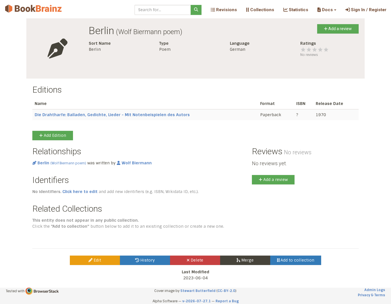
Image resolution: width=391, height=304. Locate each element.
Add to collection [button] (296, 260)
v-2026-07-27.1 (196, 301)
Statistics (298, 9)
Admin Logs (374, 290)
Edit (96, 260)
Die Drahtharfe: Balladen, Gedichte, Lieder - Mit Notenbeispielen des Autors (112, 114)
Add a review (339, 28)
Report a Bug (227, 301)
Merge (247, 260)
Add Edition (54, 135)
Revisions (226, 9)
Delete (196, 260)
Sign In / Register (368, 9)
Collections (261, 9)
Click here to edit (80, 191)
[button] (327, 9)
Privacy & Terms (371, 295)
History (147, 260)
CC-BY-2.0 (226, 291)
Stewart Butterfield (198, 291)
